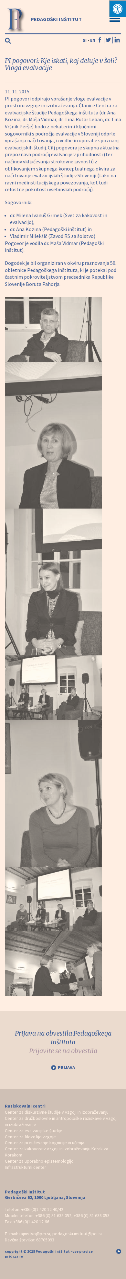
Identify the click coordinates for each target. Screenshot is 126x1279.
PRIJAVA (66, 1067)
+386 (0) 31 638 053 (92, 1215)
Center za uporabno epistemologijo (39, 1161)
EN (92, 40)
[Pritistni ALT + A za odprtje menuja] (117, 8)
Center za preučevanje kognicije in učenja (44, 1142)
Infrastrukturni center (25, 1167)
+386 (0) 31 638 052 (53, 1215)
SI (85, 40)
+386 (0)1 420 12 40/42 (42, 1209)
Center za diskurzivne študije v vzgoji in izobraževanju (57, 1112)
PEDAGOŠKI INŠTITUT (56, 19)
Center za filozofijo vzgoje (30, 1137)
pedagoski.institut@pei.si (77, 1234)
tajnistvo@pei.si (34, 1234)
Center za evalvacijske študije (33, 1130)
